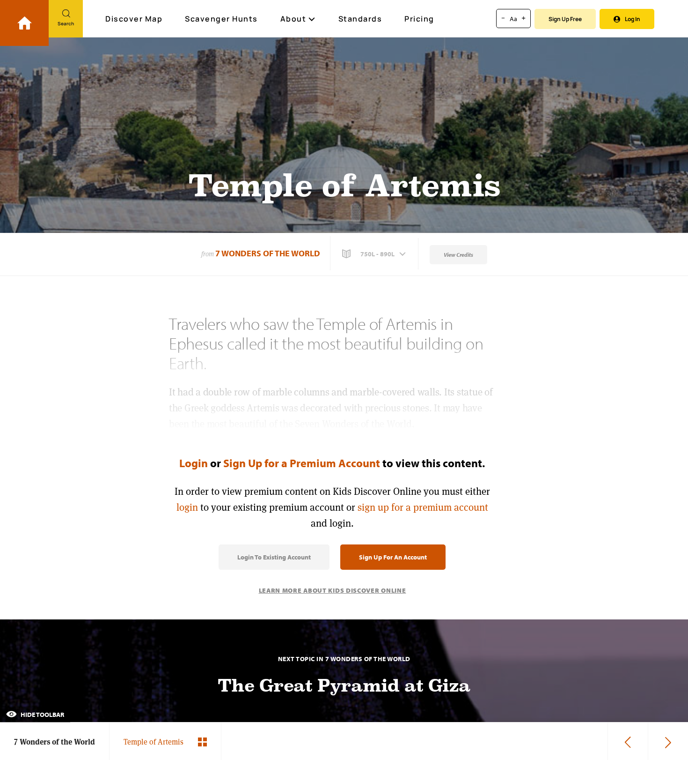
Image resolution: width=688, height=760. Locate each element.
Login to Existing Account (274, 557)
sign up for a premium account (423, 507)
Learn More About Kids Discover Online (332, 590)
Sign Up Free (565, 19)
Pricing (419, 19)
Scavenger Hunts (221, 19)
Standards (360, 19)
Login (193, 463)
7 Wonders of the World (267, 253)
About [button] (293, 19)
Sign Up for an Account (393, 557)
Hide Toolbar (41, 714)
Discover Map (133, 19)
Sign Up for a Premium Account (301, 463)
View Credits (458, 254)
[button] (375, 254)
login (187, 507)
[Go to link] (24, 23)
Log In (632, 19)
